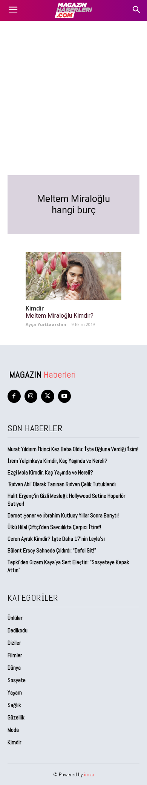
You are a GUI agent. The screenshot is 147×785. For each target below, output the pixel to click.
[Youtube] (64, 396)
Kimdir (35, 308)
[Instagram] (31, 396)
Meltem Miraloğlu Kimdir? (59, 315)
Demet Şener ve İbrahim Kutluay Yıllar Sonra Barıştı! (63, 515)
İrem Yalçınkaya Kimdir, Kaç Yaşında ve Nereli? (58, 460)
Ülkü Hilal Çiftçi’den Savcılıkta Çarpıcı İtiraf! (54, 527)
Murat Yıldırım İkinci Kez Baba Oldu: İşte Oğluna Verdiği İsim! (73, 449)
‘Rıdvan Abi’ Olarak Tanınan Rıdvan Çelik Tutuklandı (62, 484)
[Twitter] (47, 396)
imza (89, 774)
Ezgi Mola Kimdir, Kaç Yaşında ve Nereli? (51, 472)
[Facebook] (14, 396)
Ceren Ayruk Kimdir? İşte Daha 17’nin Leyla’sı (56, 538)
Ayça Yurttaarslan (46, 324)
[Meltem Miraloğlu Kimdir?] (73, 276)
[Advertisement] (73, 97)
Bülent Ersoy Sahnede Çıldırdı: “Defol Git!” (52, 550)
